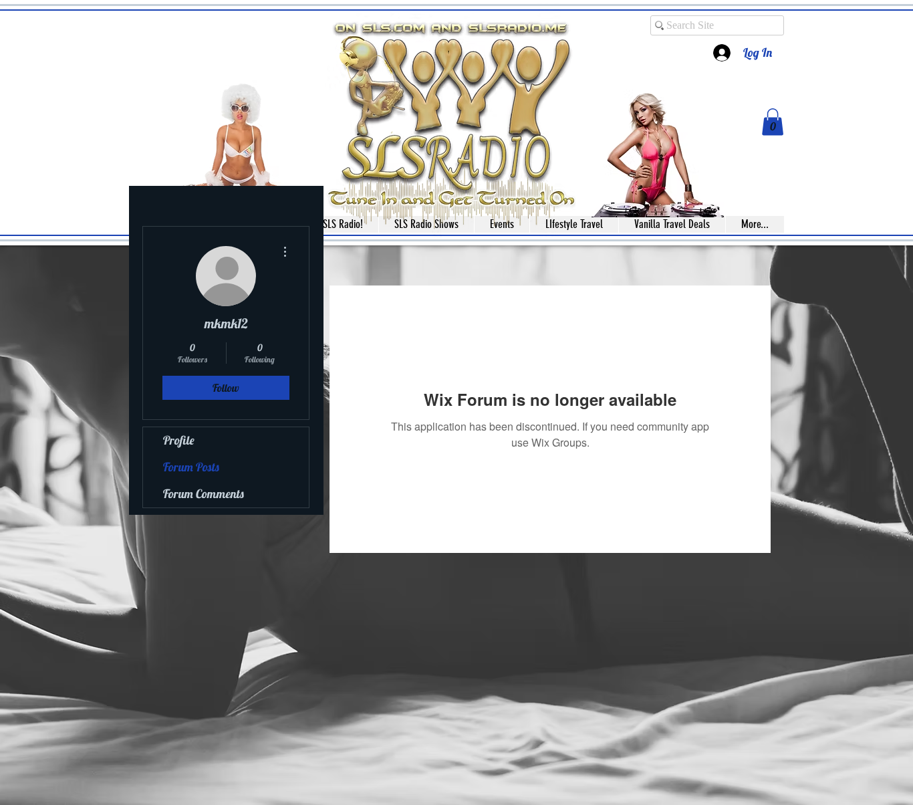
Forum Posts (191, 467)
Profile (178, 440)
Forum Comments (203, 493)
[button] (772, 122)
